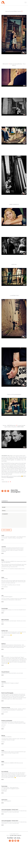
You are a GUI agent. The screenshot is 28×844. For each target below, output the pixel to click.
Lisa (2, 656)
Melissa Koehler (5, 619)
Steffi (2, 535)
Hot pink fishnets (5, 672)
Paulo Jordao (4, 786)
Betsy (2, 560)
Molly (2, 761)
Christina (3, 681)
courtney (3, 546)
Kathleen (3, 643)
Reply (2, 539)
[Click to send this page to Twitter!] (5, 491)
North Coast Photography (7, 693)
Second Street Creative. (16, 835)
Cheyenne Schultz (5, 707)
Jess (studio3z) (4, 771)
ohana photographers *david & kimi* (9, 809)
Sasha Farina (4, 799)
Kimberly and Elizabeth (6, 720)
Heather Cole (4, 630)
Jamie (2, 750)
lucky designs (4, 608)
